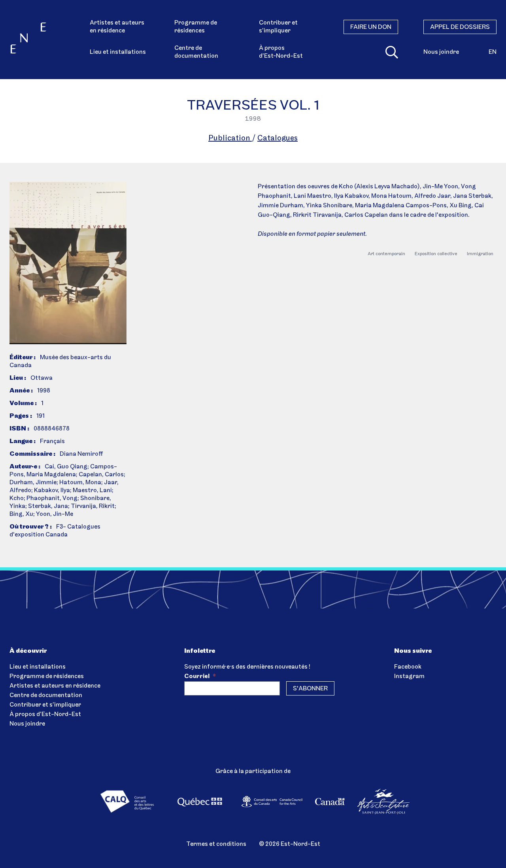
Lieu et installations (118, 52)
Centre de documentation (196, 52)
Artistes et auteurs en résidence (117, 27)
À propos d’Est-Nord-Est (45, 714)
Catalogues (277, 138)
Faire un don (370, 27)
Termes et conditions (216, 844)
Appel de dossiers (460, 27)
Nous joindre (441, 52)
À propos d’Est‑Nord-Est (281, 52)
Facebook (407, 667)
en (493, 52)
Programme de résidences (195, 27)
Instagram (409, 676)
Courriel (200, 676)
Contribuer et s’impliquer (278, 27)
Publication (230, 138)
